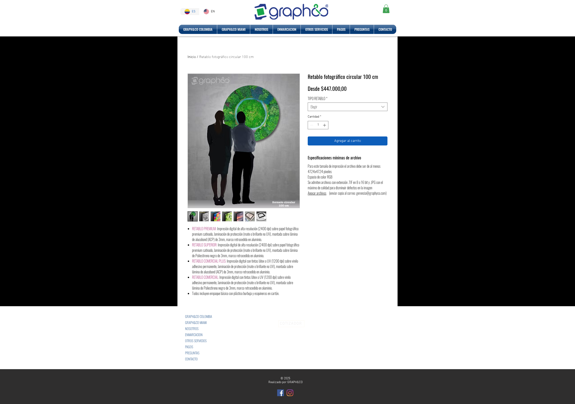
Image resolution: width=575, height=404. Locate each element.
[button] (386, 8)
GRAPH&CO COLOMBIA (198, 316)
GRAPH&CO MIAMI (196, 322)
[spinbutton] (318, 125)
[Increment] (325, 125)
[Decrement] (311, 125)
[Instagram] (290, 392)
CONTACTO (191, 358)
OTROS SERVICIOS (196, 340)
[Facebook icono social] (280, 392)
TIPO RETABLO (317, 98)
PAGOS (189, 346)
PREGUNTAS (192, 352)
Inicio (192, 57)
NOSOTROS (192, 328)
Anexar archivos (317, 193)
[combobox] (347, 107)
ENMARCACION (194, 334)
